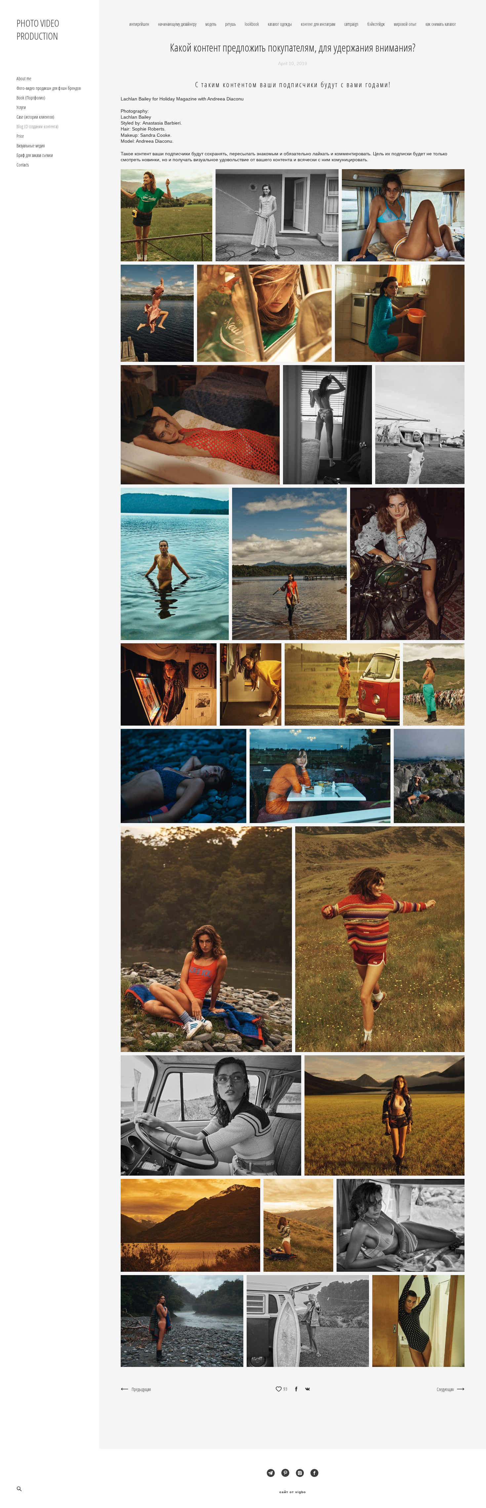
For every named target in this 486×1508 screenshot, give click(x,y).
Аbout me (24, 78)
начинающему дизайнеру (177, 24)
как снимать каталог (440, 24)
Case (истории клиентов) (35, 117)
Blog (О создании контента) (38, 126)
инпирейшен (139, 24)
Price (20, 136)
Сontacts (23, 165)
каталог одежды (280, 24)
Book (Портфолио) (31, 97)
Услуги (21, 107)
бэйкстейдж (376, 24)
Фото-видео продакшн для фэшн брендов (49, 88)
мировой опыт (406, 24)
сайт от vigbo (292, 1492)
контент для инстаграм (318, 24)
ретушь (231, 24)
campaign (351, 24)
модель (211, 24)
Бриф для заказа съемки (35, 155)
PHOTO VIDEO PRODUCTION (38, 29)
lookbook (252, 24)
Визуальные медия (31, 145)
